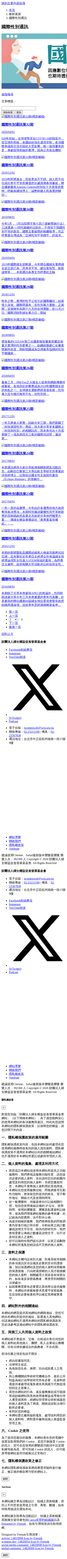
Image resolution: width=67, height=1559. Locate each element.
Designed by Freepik (13, 1523)
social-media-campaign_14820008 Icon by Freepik (31, 1545)
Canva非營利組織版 (41, 1519)
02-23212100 (32, 731)
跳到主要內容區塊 (13, 3)
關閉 (5, 1479)
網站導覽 (15, 837)
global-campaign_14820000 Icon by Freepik (27, 1548)
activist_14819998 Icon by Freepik (21, 1538)
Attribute (14, 848)
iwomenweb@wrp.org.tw (39, 727)
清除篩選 (8, 112)
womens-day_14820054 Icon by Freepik (25, 1541)
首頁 (12, 10)
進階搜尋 (7, 94)
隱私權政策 (16, 845)
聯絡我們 (15, 841)
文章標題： (8, 101)
